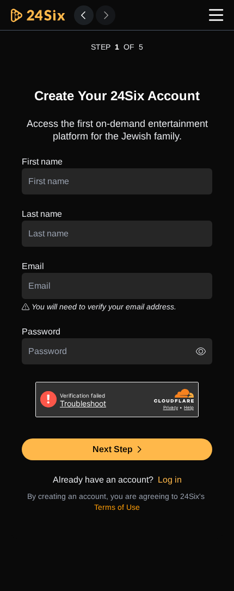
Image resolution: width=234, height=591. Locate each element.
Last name (42, 213)
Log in (170, 479)
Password (41, 331)
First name (42, 161)
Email (33, 266)
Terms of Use (117, 507)
